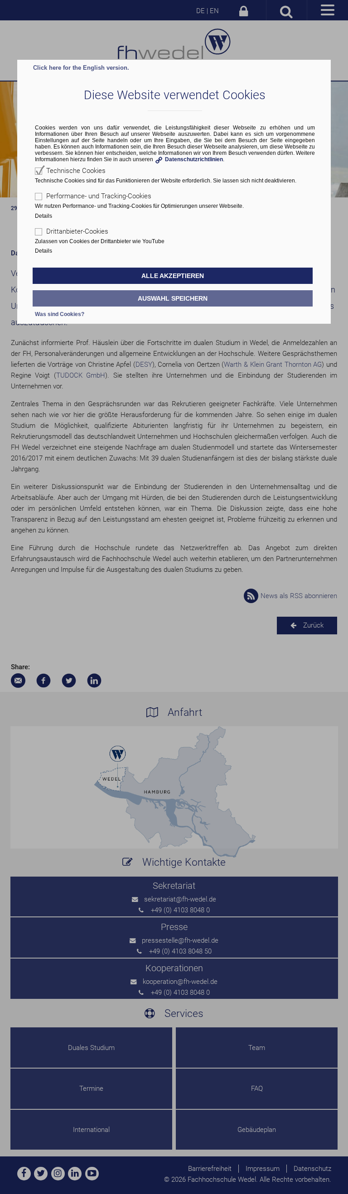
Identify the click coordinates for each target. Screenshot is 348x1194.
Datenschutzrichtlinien (194, 159)
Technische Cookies (76, 171)
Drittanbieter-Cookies (77, 231)
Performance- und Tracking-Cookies (98, 196)
